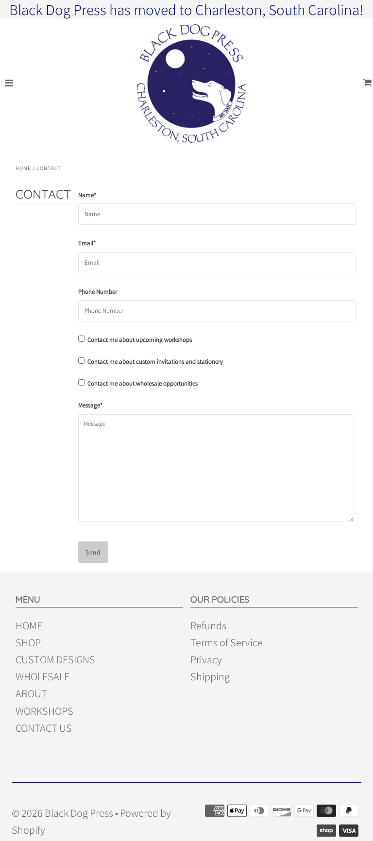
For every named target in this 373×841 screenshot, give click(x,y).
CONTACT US (44, 728)
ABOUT (31, 693)
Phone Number (97, 291)
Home (23, 168)
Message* (90, 405)
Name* (87, 195)
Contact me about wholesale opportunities (141, 383)
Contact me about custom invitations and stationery (154, 361)
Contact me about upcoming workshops (138, 340)
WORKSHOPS (44, 711)
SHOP (28, 642)
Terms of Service (226, 642)
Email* (87, 243)
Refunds (208, 625)
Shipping (210, 676)
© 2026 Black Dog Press (62, 813)
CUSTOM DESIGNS (55, 659)
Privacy (206, 659)
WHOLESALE (42, 676)
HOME (29, 625)
